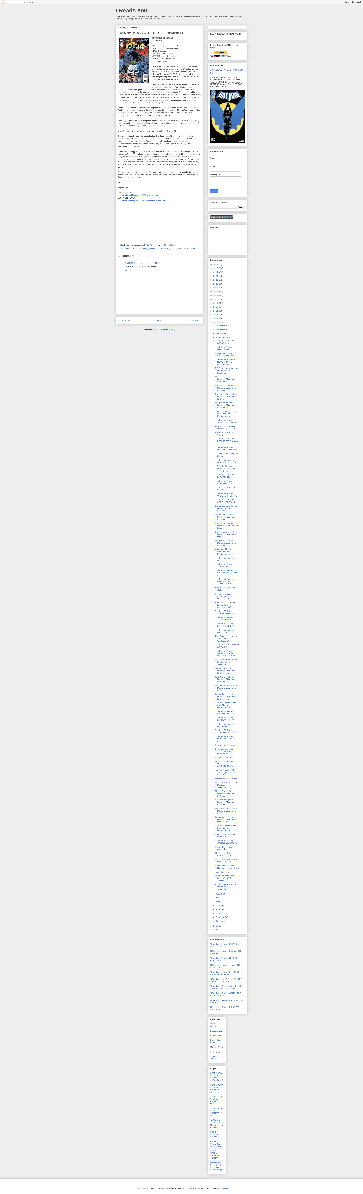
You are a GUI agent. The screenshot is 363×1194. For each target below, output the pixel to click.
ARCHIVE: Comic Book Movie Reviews (217, 1143)
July (218, 898)
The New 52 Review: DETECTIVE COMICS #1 (226, 738)
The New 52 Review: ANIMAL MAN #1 (224, 618)
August (219, 894)
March (219, 913)
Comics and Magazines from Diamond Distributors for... (225, 413)
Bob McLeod (215, 1035)
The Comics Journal (215, 1057)
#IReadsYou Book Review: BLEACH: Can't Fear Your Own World (226, 987)
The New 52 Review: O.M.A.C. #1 (224, 559)
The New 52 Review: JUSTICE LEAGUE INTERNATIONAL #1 (225, 653)
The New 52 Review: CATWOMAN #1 (224, 342)
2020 (215, 287)
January (219, 921)
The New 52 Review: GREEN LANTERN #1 (226, 494)
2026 (215, 264)
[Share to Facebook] (171, 245)
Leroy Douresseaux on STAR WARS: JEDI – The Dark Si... (225, 878)
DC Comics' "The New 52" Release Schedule (227, 860)
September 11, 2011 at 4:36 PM (147, 263)
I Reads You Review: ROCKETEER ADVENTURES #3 (224, 763)
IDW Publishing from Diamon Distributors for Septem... (226, 525)
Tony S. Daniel (189, 249)
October (219, 333)
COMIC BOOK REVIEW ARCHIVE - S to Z (216, 1112)
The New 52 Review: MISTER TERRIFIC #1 (226, 448)
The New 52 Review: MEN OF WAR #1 (227, 646)
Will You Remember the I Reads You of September (226, 886)
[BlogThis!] (166, 245)
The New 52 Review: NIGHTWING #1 (224, 348)
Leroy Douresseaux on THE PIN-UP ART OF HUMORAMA (225, 751)
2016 (215, 303)
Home (160, 320)
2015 (215, 307)
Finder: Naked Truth (224, 757)
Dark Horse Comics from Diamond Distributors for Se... (226, 396)
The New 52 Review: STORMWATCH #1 (224, 718)
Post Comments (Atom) (165, 329)
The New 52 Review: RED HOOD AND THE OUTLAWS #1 (226, 361)
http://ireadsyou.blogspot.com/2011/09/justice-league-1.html (142, 200)
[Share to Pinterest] (174, 245)
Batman (127, 249)
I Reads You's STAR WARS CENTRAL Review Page (216, 1166)
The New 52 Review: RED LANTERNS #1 (226, 488)
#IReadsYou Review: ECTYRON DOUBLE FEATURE (224, 945)
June (218, 902)
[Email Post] (159, 245)
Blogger (225, 1188)
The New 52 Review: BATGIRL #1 (224, 631)
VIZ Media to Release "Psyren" (225, 433)
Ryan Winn (153, 249)
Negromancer (216, 1052)
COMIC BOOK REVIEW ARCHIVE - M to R (216, 1100)
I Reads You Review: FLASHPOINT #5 (224, 854)
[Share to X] (169, 245)
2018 (215, 295)
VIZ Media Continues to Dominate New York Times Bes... (225, 468)
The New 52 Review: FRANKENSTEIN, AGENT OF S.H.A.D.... (226, 581)
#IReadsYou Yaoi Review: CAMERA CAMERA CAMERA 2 (226, 980)
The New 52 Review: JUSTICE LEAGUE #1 (226, 841)
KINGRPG (129, 263)
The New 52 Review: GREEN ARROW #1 (225, 501)
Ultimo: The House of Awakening (224, 848)
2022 (215, 280)
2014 (215, 311)
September (221, 337)
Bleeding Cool (216, 1031)
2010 (215, 926)
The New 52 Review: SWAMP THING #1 (224, 612)
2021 (215, 284)
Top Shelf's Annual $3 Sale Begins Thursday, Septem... (226, 772)
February (220, 917)
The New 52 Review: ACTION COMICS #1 (225, 731)
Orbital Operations (215, 1025)
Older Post (195, 320)
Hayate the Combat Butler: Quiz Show (224, 354)
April (218, 909)
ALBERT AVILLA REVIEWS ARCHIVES (215, 1154)
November (221, 330)
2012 (215, 318)
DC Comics (136, 249)
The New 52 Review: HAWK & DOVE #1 (224, 725)
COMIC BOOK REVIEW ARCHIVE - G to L (216, 1088)
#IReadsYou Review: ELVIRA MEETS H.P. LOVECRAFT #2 (226, 973)
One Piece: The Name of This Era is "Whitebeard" (226, 638)
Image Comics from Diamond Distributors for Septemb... (225, 405)
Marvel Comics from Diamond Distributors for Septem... (225, 379)
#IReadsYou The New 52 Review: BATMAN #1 (226, 427)
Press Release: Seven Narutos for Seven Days (227, 866)
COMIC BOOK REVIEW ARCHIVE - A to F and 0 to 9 (216, 1076)
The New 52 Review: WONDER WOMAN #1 (226, 421)
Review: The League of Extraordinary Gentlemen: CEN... (225, 596)
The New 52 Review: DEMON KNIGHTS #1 (226, 461)
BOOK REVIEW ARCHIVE (214, 1134)
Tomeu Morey (176, 249)
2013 (215, 315)
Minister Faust (216, 1047)
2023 (215, 276)
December (221, 326)
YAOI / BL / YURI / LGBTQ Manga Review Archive (216, 1123)
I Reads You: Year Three (226, 779)
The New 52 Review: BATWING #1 (224, 712)
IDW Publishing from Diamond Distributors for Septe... (225, 387)
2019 (215, 291)
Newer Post (124, 320)
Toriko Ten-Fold (222, 872)
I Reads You (131, 10)
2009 (215, 930)
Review (145, 249)
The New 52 (164, 249)
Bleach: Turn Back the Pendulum (225, 835)
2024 (215, 272)
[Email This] (163, 245)
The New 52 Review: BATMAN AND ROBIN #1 (226, 572)
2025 (215, 268)
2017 (215, 299)
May (218, 905)
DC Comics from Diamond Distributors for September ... (227, 370)
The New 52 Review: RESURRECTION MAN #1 (226, 441)
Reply (127, 270)
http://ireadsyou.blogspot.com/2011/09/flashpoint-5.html (140, 195)
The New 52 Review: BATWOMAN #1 (224, 476)
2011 (215, 322)
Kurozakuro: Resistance (226, 745)
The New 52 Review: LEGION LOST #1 (224, 482)
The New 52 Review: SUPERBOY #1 (224, 565)
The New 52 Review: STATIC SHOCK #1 (224, 624)
